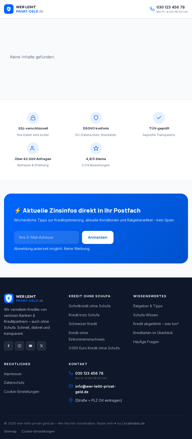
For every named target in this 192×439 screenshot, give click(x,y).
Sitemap (10, 431)
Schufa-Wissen (145, 315)
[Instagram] (19, 345)
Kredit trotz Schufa (84, 315)
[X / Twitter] (41, 345)
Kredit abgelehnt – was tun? (156, 324)
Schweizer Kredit (83, 324)
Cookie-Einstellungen (21, 391)
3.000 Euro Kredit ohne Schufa (94, 348)
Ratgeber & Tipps (147, 306)
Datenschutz (14, 382)
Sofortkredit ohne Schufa (89, 306)
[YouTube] (30, 345)
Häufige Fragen (146, 342)
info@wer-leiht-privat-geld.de (95, 389)
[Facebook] (8, 345)
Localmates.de (133, 423)
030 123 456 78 (89, 373)
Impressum (13, 374)
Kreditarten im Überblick (153, 333)
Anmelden (98, 237)
